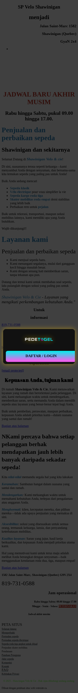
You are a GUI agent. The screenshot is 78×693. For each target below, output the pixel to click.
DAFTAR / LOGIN (41, 356)
